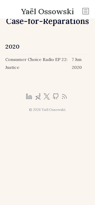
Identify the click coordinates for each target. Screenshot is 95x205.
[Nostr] (38, 98)
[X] (47, 98)
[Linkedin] (29, 98)
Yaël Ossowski (47, 11)
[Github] (56, 98)
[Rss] (64, 98)
